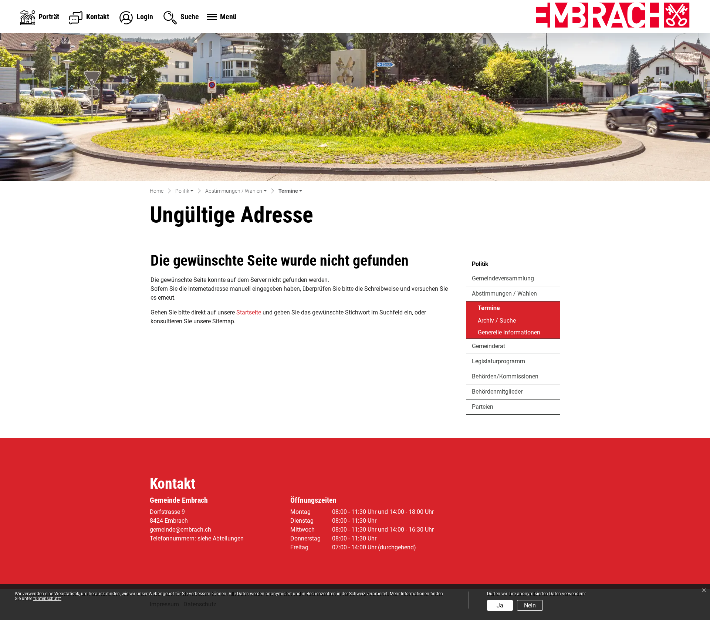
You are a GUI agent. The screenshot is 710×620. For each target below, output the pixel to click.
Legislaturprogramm (498, 361)
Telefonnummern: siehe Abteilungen (197, 538)
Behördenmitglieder (497, 391)
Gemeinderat (488, 346)
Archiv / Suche (497, 320)
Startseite (248, 312)
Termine (498, 309)
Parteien (482, 406)
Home (156, 191)
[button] (184, 191)
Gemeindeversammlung (503, 278)
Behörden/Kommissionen (505, 376)
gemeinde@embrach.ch (180, 529)
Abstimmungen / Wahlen (504, 293)
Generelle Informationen (509, 332)
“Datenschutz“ (47, 598)
